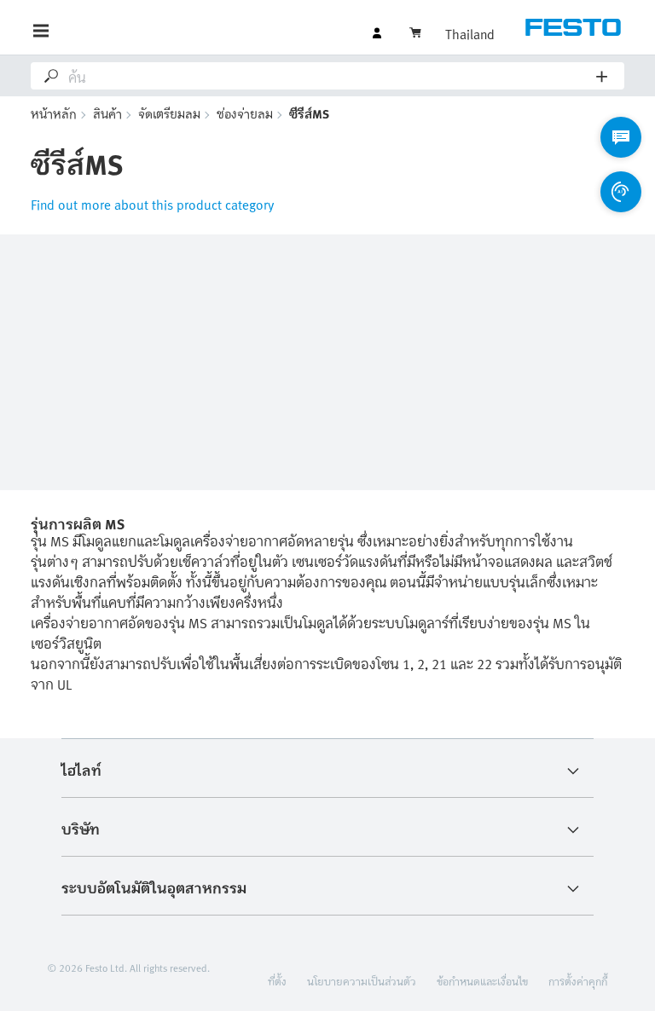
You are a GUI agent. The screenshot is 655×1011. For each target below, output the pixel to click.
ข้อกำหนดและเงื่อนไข (482, 980)
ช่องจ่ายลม (245, 113)
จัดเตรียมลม (169, 113)
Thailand (470, 33)
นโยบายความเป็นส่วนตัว (361, 980)
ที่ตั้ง (277, 980)
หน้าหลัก (54, 113)
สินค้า (107, 113)
